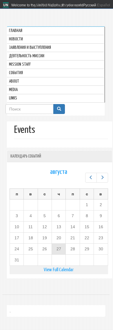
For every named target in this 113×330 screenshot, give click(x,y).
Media (13, 90)
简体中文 (48, 5)
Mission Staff (20, 64)
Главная (15, 30)
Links (13, 98)
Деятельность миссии (26, 56)
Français (75, 5)
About (14, 81)
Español (103, 5)
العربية (35, 5)
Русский (89, 5)
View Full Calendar (59, 269)
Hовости (16, 39)
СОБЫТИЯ (16, 73)
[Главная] (6, 5)
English (62, 5)
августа (58, 172)
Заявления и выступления (30, 47)
